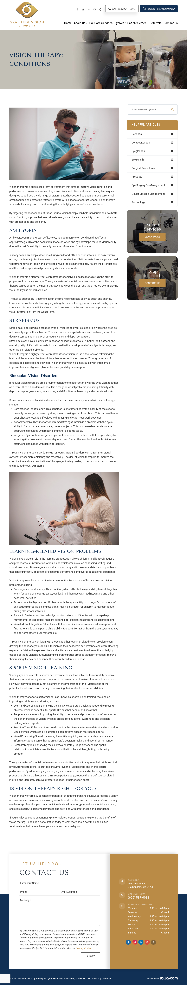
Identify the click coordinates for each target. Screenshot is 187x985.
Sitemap (107, 978)
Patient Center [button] (136, 23)
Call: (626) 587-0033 (124, 8)
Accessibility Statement (75, 978)
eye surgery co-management (148, 185)
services (137, 134)
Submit (90, 956)
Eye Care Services (100, 23)
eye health (138, 159)
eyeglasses (138, 151)
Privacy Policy (83, 948)
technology (138, 202)
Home (68, 23)
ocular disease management (148, 193)
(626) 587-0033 (138, 897)
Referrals (155, 23)
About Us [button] (79, 23)
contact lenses (141, 142)
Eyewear (120, 23)
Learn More (152, 236)
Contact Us (170, 23)
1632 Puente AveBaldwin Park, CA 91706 (140, 885)
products (137, 176)
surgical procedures (143, 168)
